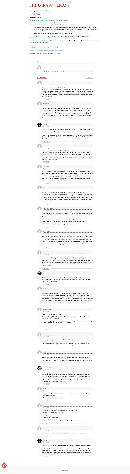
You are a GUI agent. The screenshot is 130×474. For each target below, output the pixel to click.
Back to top (65, 470)
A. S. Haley (46, 166)
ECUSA (38, 14)
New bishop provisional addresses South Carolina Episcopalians (45, 53)
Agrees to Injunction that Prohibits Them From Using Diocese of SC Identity (49, 20)
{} (63, 71)
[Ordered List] (53, 72)
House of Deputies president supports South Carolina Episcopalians (46, 50)
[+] (65, 71)
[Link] (61, 72)
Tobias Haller (46, 272)
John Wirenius (46, 231)
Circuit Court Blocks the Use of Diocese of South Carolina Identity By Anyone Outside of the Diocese (53, 37)
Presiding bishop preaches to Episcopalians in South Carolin (44, 47)
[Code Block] (59, 72)
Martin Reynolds (47, 309)
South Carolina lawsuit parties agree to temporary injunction (44, 22)
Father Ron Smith (47, 367)
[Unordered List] (55, 72)
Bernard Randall (47, 252)
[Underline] (49, 72)
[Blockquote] (57, 72)
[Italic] (47, 72)
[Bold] (44, 72)
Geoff (44, 288)
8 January (49, 24)
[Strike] (51, 72)
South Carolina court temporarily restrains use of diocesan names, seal (54, 36)
